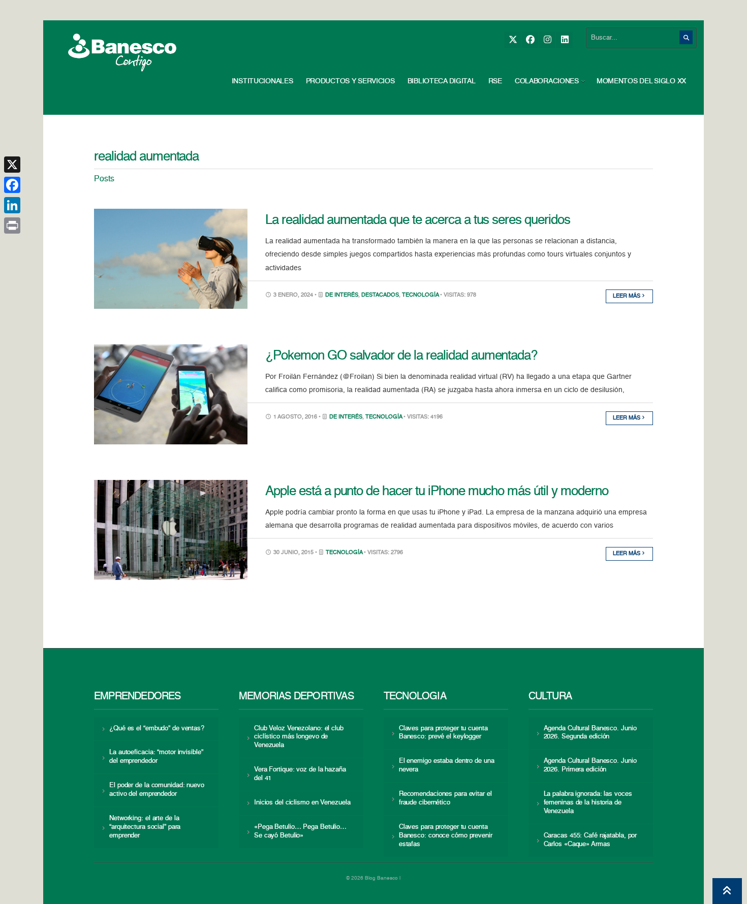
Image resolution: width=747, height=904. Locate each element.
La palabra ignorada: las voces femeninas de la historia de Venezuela (588, 803)
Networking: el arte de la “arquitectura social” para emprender (144, 827)
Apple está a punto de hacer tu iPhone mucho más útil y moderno (436, 491)
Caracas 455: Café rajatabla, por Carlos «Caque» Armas (590, 840)
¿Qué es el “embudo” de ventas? (156, 728)
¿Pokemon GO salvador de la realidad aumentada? (401, 356)
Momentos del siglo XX (641, 81)
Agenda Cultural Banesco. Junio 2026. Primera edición (590, 765)
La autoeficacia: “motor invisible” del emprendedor (156, 756)
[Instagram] (547, 39)
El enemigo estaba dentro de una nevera (446, 765)
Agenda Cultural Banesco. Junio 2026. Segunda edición (590, 732)
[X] (512, 39)
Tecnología (420, 295)
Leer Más (627, 296)
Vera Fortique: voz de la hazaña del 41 (300, 774)
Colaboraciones (547, 81)
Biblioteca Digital (442, 81)
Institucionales (262, 81)
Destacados (380, 295)
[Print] (12, 225)
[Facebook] (529, 39)
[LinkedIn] (564, 39)
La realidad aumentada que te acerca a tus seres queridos (417, 220)
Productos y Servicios (350, 81)
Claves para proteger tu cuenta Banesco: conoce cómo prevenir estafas (445, 836)
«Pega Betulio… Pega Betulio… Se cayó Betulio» (300, 831)
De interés (341, 295)
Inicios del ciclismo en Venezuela (302, 802)
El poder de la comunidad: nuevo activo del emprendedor (156, 789)
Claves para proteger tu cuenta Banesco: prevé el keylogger (443, 732)
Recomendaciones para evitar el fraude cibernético (445, 798)
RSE (495, 81)
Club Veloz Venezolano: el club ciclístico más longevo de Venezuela (299, 737)
